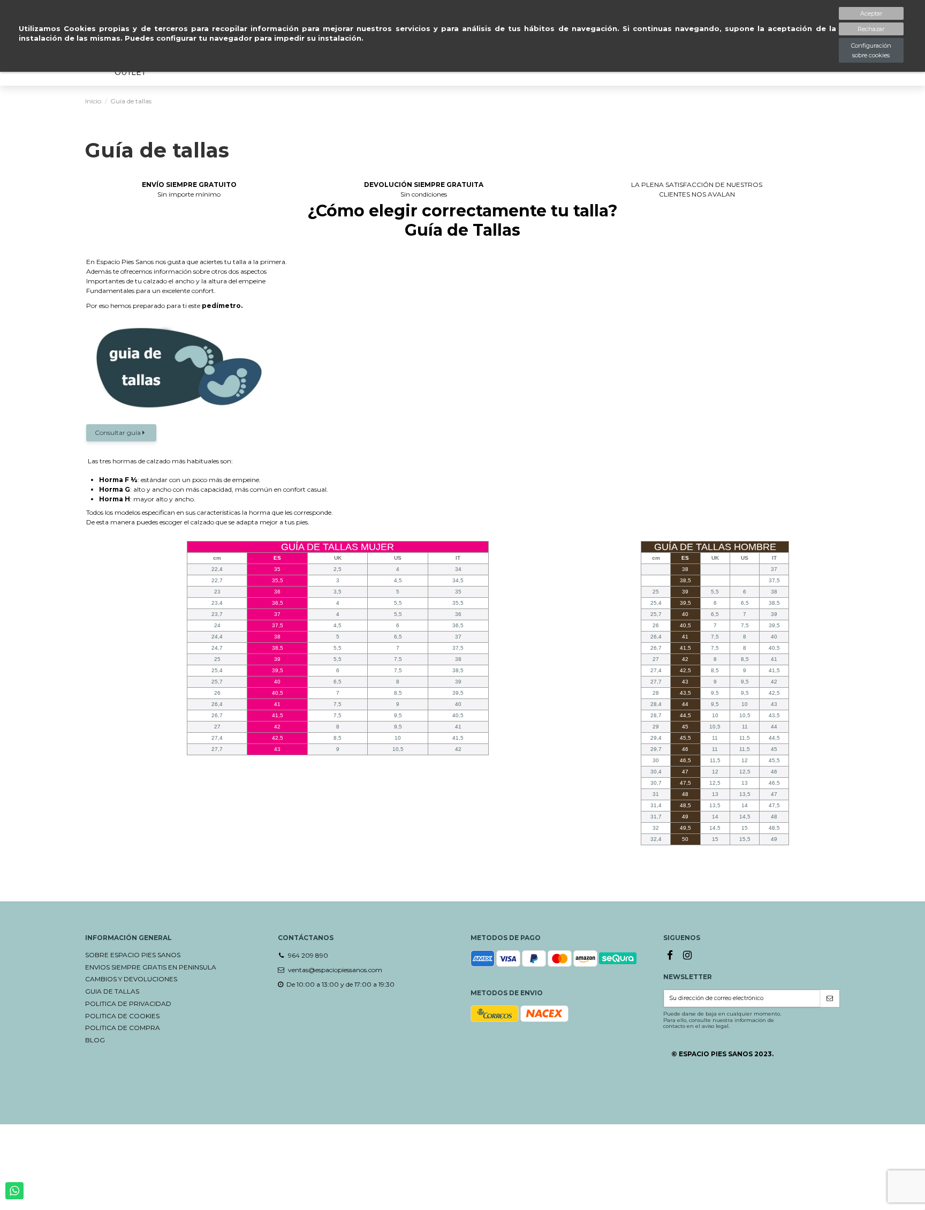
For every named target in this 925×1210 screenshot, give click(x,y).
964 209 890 (308, 955)
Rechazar (871, 29)
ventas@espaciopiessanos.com (335, 970)
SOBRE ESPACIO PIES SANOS (132, 955)
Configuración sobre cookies (871, 50)
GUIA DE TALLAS (112, 991)
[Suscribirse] (829, 999)
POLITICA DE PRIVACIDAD (128, 1003)
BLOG (95, 1040)
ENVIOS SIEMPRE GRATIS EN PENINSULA (150, 967)
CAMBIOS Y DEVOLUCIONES (131, 979)
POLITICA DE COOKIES (122, 1016)
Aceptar (871, 13)
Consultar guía (118, 433)
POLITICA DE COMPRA (122, 1028)
